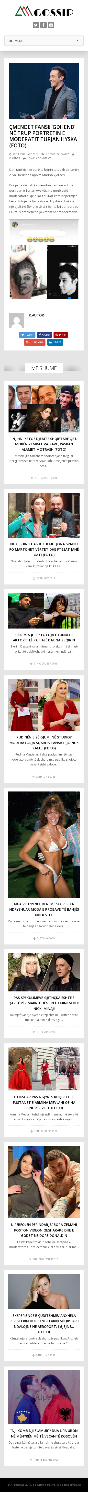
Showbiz (63, 154)
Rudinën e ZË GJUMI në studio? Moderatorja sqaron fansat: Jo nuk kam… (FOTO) (44, 742)
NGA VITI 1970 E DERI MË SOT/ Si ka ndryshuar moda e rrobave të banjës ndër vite (44, 909)
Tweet (29, 335)
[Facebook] (43, 25)
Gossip (50, 154)
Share (46, 335)
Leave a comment (39, 158)
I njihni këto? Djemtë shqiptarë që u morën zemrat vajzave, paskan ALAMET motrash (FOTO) (44, 444)
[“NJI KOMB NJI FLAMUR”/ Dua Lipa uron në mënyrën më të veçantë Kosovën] (44, 1397)
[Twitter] (36, 25)
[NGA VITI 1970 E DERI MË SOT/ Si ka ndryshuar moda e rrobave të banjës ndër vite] (44, 844)
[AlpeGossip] (44, 11)
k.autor (14, 158)
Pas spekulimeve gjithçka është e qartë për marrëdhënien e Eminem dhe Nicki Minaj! (44, 1003)
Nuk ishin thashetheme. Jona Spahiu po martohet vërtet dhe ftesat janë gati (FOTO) (44, 549)
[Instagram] (51, 25)
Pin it (62, 335)
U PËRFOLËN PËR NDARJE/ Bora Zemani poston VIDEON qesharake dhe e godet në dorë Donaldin (44, 1230)
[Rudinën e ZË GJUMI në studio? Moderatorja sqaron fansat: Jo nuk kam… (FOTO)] (44, 705)
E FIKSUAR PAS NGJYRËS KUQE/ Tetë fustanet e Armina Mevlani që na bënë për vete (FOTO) (44, 1102)
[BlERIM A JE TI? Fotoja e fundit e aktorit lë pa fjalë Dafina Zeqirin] (44, 611)
